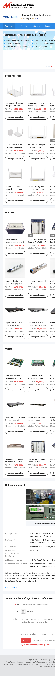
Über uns (36, 26)
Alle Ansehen (10, 587)
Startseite (9, 26)
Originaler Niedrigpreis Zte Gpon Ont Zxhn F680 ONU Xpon (15, 106)
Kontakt (48, 26)
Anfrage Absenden (15, 117)
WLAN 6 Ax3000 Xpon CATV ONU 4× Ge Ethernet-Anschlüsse (36, 147)
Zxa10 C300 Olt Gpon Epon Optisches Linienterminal (36, 462)
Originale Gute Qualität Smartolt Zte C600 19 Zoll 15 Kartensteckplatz (38, 242)
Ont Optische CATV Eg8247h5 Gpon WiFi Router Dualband (13, 189)
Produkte (24, 26)
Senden (26, 640)
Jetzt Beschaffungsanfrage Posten (36, 645)
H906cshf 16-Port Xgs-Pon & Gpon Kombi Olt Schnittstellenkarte (37, 378)
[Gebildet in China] (19, 5)
